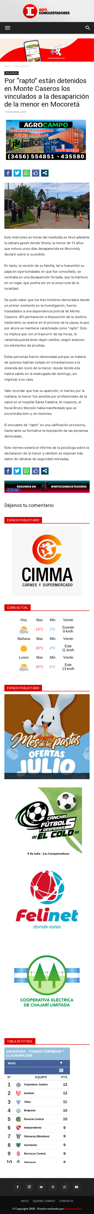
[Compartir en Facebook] (8, 173)
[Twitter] (53, 1187)
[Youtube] (76, 1187)
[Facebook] (17, 1187)
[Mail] (41, 1187)
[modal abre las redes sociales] (45, 173)
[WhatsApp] (64, 1187)
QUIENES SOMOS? (44, 1201)
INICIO (25, 1201)
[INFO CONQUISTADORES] (47, 11)
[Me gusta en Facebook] (35, 173)
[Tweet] (17, 173)
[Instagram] (29, 1187)
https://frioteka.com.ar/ (23, 776)
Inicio (7, 66)
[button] (7, 28)
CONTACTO (66, 1201)
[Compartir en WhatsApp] (26, 173)
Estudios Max (73, 1209)
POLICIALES (22, 66)
